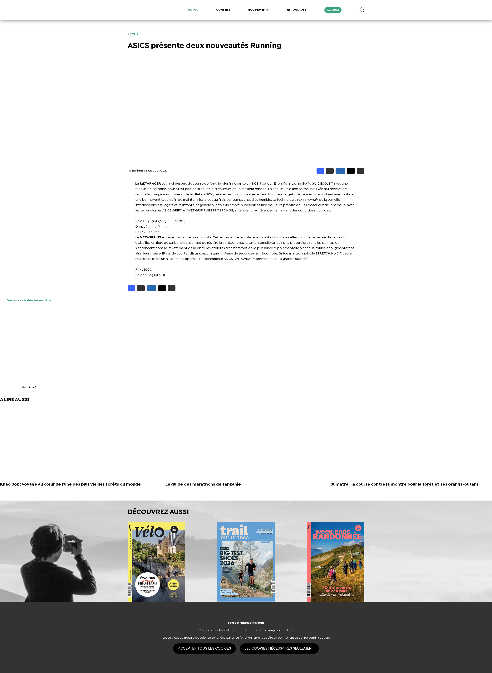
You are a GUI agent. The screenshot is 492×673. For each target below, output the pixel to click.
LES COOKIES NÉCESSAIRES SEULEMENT (279, 648)
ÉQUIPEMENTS (258, 10)
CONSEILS (223, 10)
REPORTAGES (296, 10)
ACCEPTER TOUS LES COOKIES (204, 648)
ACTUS (193, 10)
